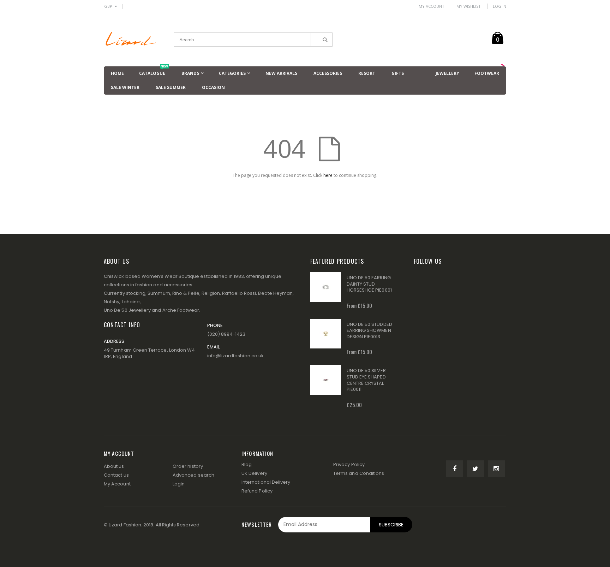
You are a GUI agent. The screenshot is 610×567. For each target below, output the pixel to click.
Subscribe (391, 524)
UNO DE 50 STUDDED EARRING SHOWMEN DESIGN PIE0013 (369, 330)
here (328, 175)
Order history (188, 466)
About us (114, 466)
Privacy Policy (349, 464)
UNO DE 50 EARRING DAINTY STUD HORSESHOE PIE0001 (369, 283)
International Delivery (265, 482)
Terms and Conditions (358, 473)
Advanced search (193, 475)
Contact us (116, 475)
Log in (499, 6)
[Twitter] (475, 468)
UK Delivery (254, 473)
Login (179, 484)
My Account (431, 6)
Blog (246, 464)
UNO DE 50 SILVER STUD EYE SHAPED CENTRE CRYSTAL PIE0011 (366, 380)
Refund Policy (257, 491)
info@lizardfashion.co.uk (235, 355)
